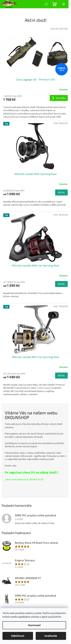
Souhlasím (50, 636)
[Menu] (63, 4)
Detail (61, 192)
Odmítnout (17, 636)
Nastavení (34, 625)
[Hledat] (46, 4)
